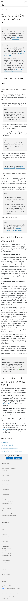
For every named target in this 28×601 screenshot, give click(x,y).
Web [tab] (3, 83)
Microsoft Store (16, 37)
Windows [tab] (4, 78)
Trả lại (3, 491)
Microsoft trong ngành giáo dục (7, 501)
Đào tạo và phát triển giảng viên (8, 513)
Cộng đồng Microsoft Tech (6, 555)
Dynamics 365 (4, 531)
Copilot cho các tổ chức (6, 465)
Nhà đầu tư (4, 581)
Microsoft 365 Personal (6, 477)
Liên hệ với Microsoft (5, 593)
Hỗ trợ (3, 5)
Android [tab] (20, 78)
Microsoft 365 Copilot (6, 539)
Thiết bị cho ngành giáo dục (7, 503)
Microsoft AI (4, 524)
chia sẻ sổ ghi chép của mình (14, 71)
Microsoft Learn (4, 550)
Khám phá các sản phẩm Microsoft (8, 473)
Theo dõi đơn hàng (5, 494)
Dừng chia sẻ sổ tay (6, 442)
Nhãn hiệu (4, 596)
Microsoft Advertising (6, 536)
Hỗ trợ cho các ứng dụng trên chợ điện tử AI (10, 553)
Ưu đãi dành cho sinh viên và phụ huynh (9, 515)
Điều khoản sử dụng (20, 593)
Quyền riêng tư (13, 593)
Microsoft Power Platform (6, 560)
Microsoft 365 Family (5, 475)
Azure (3, 529)
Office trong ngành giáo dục (7, 510)
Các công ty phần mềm (6, 562)
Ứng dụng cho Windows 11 (7, 480)
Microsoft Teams (5, 541)
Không (18, 458)
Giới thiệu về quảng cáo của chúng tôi (13, 596)
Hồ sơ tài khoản (5, 487)
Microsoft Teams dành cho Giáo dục (8, 505)
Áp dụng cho (5, 22)
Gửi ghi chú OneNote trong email (9, 448)
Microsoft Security (5, 527)
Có (9, 458)
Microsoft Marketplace (6, 557)
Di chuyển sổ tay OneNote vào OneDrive (11, 451)
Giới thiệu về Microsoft (6, 574)
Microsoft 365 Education (6, 508)
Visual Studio (4, 565)
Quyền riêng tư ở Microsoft (7, 579)
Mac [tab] (11, 78)
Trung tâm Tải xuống (5, 489)
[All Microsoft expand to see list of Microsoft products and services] (2, 2)
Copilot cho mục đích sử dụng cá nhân (9, 468)
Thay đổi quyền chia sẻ (7, 445)
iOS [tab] (15, 78)
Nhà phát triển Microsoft (6, 548)
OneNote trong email (8, 403)
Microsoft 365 (15, 39)
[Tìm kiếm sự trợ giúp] (5, 2)
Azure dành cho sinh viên (6, 517)
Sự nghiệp (3, 571)
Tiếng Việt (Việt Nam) (8, 585)
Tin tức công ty (4, 576)
